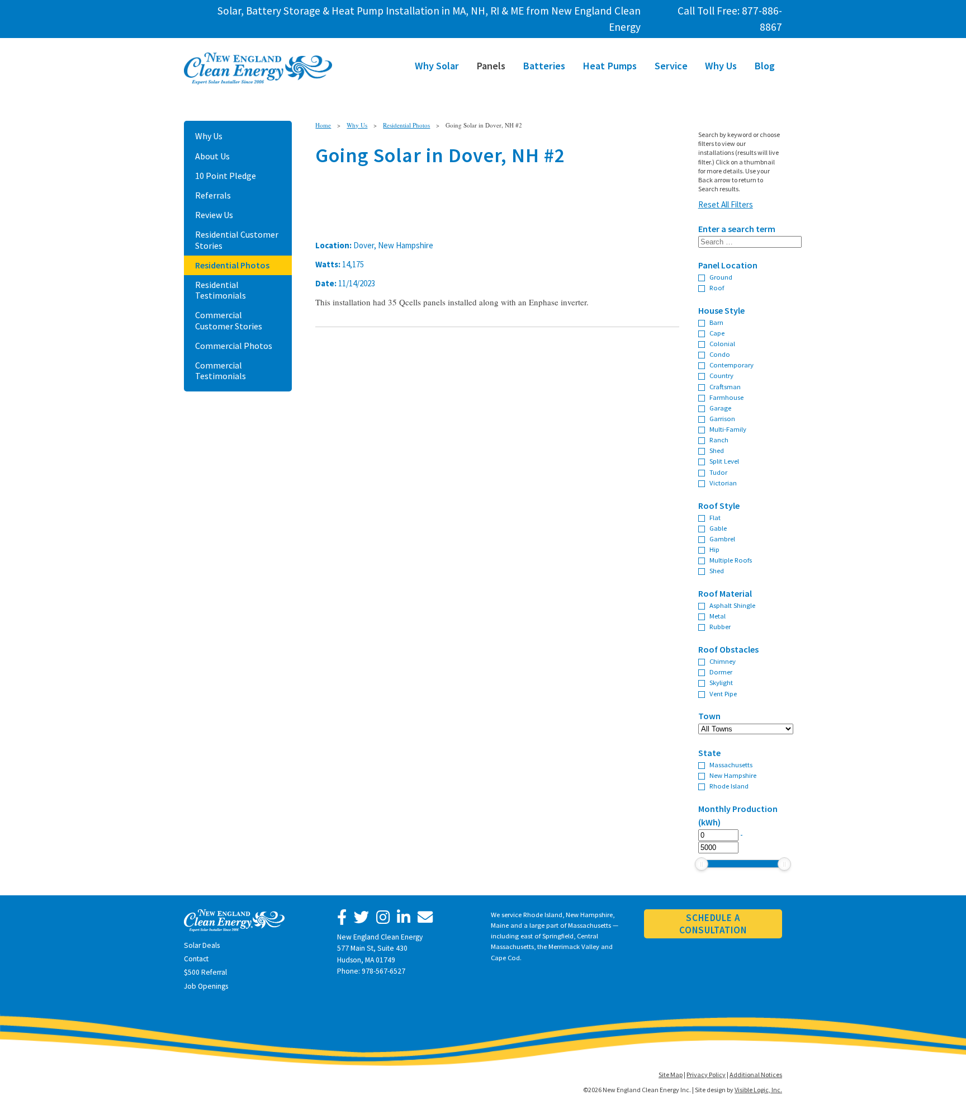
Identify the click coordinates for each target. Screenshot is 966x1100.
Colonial (722, 343)
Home (323, 125)
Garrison (722, 418)
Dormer (720, 671)
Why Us (721, 65)
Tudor (718, 472)
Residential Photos (232, 265)
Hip (714, 549)
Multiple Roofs (730, 559)
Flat (715, 517)
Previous (298, 180)
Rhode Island (729, 785)
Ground (720, 276)
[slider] (701, 864)
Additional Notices (756, 1074)
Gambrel (722, 538)
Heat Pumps (610, 65)
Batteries (544, 65)
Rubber (720, 626)
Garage (720, 407)
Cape (716, 332)
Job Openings (206, 986)
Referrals (213, 195)
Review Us (214, 214)
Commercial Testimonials (220, 370)
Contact (196, 959)
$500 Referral (205, 972)
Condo (719, 354)
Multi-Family (727, 428)
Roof (716, 287)
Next (696, 180)
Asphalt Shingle (732, 605)
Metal (717, 615)
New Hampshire (732, 775)
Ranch (718, 439)
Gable (718, 527)
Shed (716, 450)
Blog (764, 65)
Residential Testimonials (220, 290)
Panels (490, 65)
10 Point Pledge (225, 175)
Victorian (723, 482)
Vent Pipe (723, 693)
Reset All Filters (725, 204)
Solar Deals (202, 945)
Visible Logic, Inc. (758, 1089)
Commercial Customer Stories (228, 320)
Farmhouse (726, 397)
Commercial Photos (233, 345)
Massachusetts (730, 764)
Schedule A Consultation (712, 924)
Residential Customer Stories (236, 240)
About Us (212, 156)
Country (721, 375)
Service (671, 65)
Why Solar (437, 65)
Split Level (724, 460)
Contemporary (731, 364)
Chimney (722, 661)
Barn (716, 322)
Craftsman (725, 386)
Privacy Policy (706, 1074)
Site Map (671, 1074)
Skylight (721, 682)
